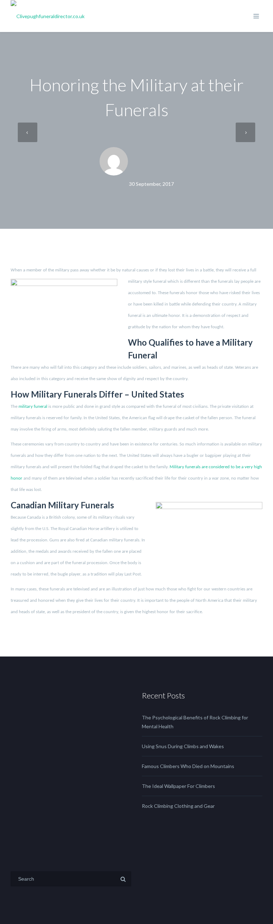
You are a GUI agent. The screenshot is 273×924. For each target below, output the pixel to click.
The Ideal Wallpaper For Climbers (178, 786)
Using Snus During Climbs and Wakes (183, 746)
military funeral (32, 406)
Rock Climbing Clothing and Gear (178, 806)
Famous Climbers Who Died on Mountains (188, 766)
